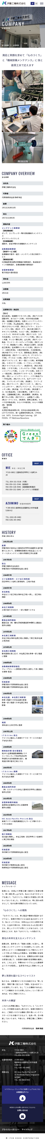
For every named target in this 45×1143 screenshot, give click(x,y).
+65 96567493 (24, 1080)
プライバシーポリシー (10, 1129)
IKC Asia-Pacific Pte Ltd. (24, 1072)
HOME (6, 45)
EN (36, 3)
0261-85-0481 (15, 517)
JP (32, 3)
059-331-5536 (15, 481)
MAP (36, 463)
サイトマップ (27, 1129)
